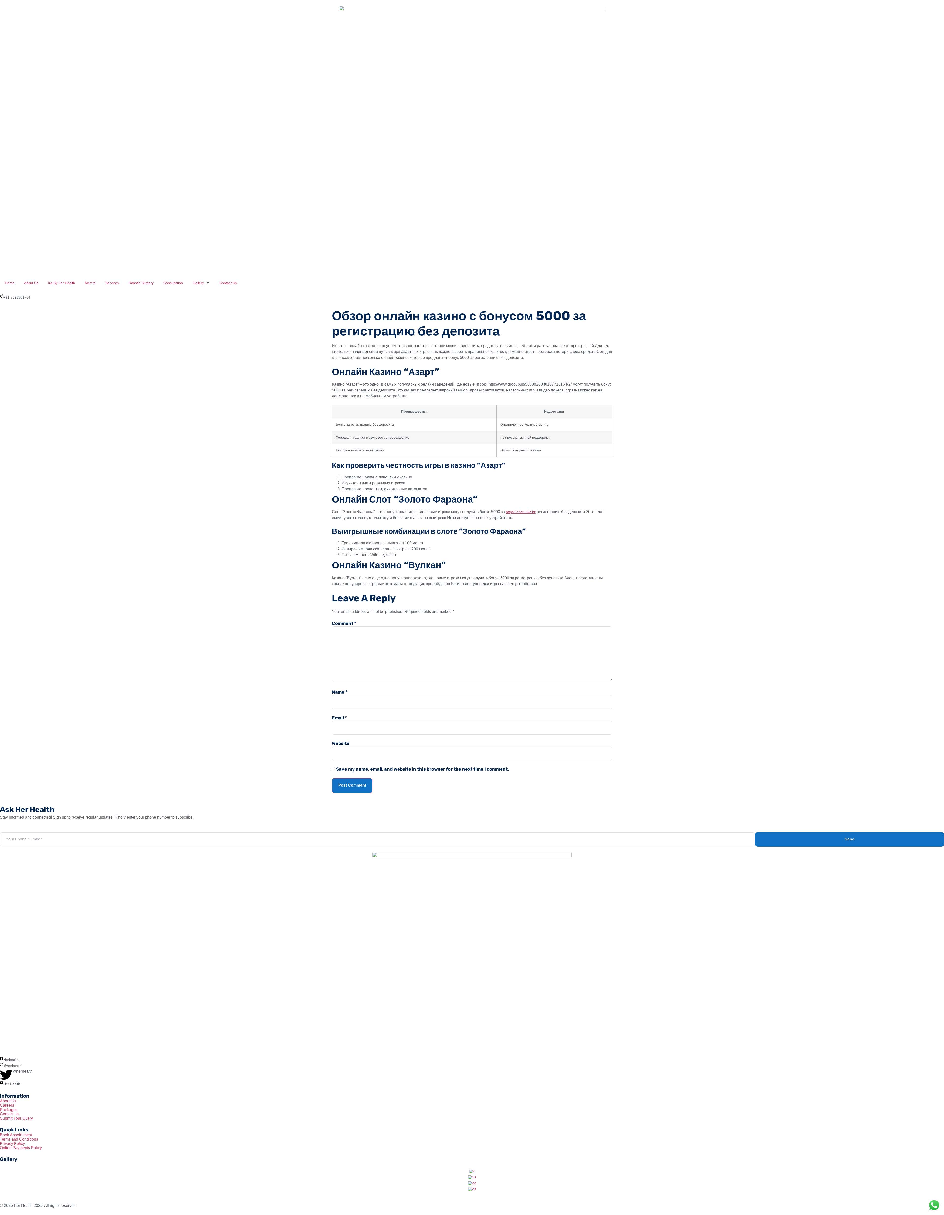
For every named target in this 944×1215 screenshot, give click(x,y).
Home (9, 283)
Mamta (90, 283)
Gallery (198, 283)
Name (339, 692)
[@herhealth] (1, 1064)
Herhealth (11, 1060)
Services (112, 283)
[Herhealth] (1, 1058)
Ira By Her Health (61, 283)
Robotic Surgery (141, 283)
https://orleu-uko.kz (521, 512)
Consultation (173, 283)
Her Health (11, 1084)
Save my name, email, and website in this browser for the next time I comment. (422, 769)
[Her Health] (1, 1082)
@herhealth (12, 1066)
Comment (344, 623)
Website (340, 743)
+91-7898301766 (16, 297)
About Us (31, 283)
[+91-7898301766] (1, 296)
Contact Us (228, 283)
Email (339, 718)
